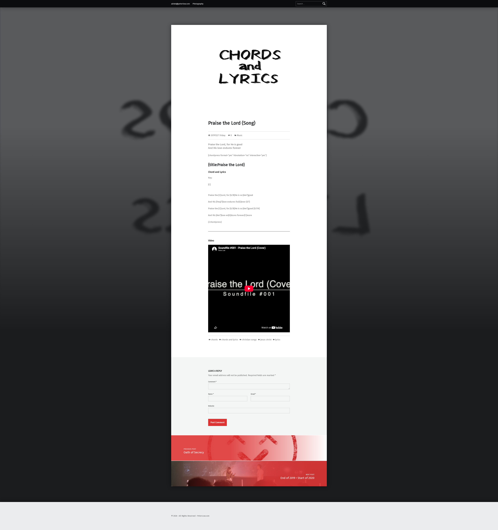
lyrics (277, 339)
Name (211, 394)
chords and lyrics (230, 339)
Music (239, 135)
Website (211, 406)
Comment (212, 382)
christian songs (249, 339)
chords (214, 339)
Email (253, 394)
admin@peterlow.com (180, 4)
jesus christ (265, 339)
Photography (198, 4)
